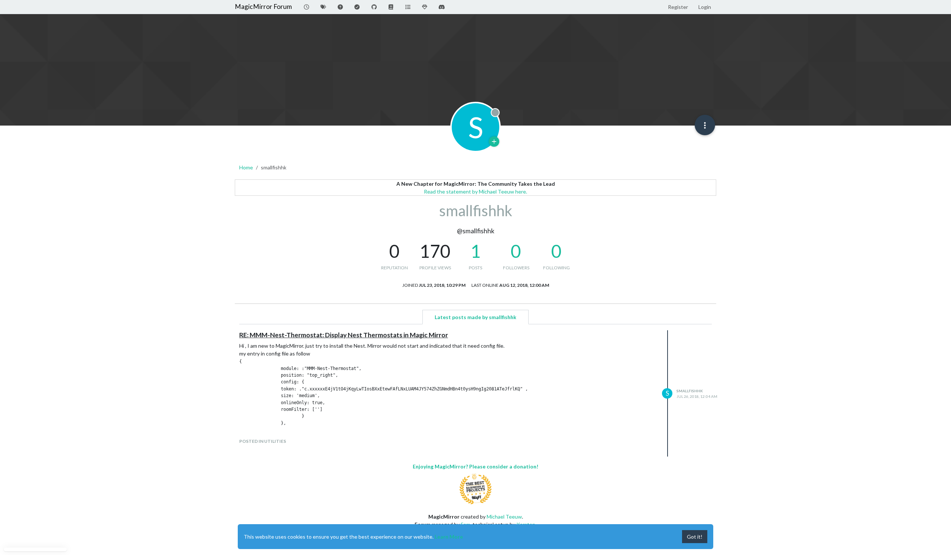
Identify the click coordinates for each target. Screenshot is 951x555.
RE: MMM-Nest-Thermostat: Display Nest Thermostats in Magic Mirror (343, 335)
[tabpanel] (475, 393)
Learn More (449, 536)
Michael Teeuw (504, 516)
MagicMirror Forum (263, 6)
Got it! (694, 536)
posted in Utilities (262, 441)
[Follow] (494, 141)
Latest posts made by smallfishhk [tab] (475, 317)
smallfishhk (689, 391)
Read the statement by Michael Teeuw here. (475, 191)
